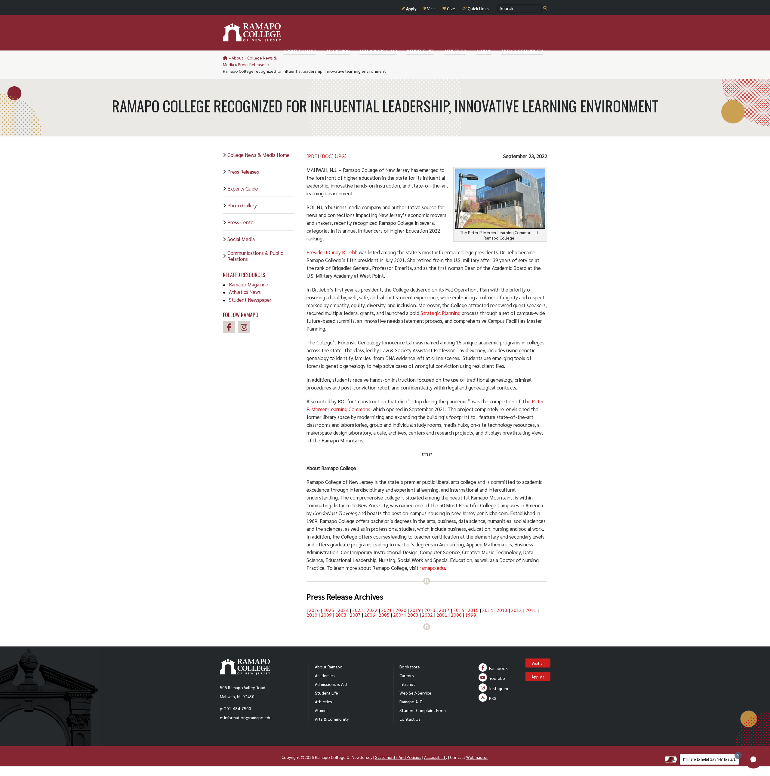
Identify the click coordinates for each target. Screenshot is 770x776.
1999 (470, 615)
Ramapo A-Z (410, 701)
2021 (386, 610)
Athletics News (245, 292)
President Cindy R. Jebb (332, 252)
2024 (343, 610)
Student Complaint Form (422, 710)
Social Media (241, 239)
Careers (406, 675)
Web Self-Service (415, 692)
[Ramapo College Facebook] (230, 328)
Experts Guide (242, 188)
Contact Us (409, 719)
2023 (357, 610)
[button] (753, 759)
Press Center (241, 222)
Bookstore (409, 666)
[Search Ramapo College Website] (545, 8)
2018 (429, 610)
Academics (325, 675)
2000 (456, 615)
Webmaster (477, 757)
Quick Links (478, 8)
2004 (398, 615)
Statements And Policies (398, 757)
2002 (427, 615)
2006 (369, 615)
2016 (458, 610)
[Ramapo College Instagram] (245, 328)
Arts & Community (332, 719)
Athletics (323, 701)
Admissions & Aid (331, 684)
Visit (431, 8)
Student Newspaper (250, 300)
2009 (326, 615)
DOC (327, 156)
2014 (487, 610)
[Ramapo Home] (252, 32)
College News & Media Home (258, 155)
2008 (340, 615)
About (237, 57)
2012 (516, 610)
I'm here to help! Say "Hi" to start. (709, 759)
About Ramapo (329, 666)
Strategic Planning (440, 313)
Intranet (407, 684)
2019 (415, 610)
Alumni (321, 710)
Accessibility (435, 757)
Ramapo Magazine (248, 284)
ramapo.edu (432, 567)
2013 (502, 610)
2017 (444, 610)
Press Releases (252, 64)
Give (451, 8)
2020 (401, 610)
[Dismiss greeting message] (738, 755)
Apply (411, 8)
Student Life (326, 692)
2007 (355, 615)
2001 (441, 615)
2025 (328, 610)
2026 (314, 610)
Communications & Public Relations (255, 256)
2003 (413, 615)
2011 (530, 610)
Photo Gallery (242, 205)
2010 (311, 615)
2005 (384, 615)
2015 (473, 610)
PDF (312, 156)
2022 (372, 610)
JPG (340, 156)
